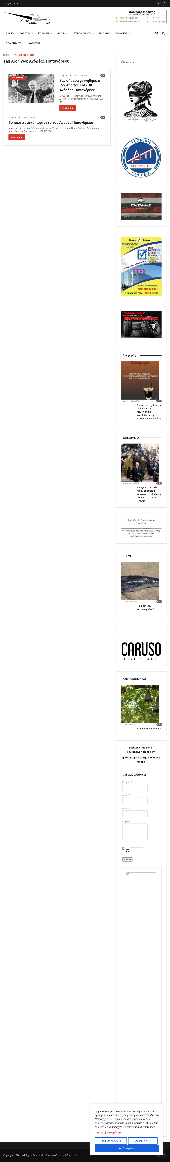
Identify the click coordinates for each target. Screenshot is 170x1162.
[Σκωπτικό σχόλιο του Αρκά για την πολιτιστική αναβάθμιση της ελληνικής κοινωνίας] (140, 380)
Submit (127, 859)
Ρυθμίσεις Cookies (111, 1140)
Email (124, 795)
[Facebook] (164, 3)
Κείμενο (126, 821)
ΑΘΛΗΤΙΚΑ (34, 43)
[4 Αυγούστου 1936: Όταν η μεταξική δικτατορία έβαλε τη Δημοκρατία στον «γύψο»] (140, 463)
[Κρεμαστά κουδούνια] (140, 704)
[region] (126, 1129)
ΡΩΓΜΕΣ (128, 556)
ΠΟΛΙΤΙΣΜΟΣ (13, 43)
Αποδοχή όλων (127, 1148)
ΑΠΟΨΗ (61, 33)
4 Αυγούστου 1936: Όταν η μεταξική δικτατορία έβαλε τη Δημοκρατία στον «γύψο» (149, 494)
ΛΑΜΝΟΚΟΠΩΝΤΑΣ (134, 678)
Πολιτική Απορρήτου (108, 1132)
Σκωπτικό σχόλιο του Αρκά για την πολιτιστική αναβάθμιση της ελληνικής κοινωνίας (149, 412)
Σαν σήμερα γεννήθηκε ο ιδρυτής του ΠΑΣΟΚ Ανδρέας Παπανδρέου (79, 85)
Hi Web (76, 1155)
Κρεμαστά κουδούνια (149, 728)
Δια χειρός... (130, 355)
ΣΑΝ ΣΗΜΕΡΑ (131, 437)
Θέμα (125, 808)
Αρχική (10, 33)
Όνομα (125, 782)
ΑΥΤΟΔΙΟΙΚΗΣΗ (82, 33)
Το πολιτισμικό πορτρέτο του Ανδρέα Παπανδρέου (50, 122)
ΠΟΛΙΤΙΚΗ (25, 33)
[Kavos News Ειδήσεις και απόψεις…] (28, 18)
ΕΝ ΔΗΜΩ (104, 33)
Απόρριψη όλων (143, 1140)
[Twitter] (158, 3)
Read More (67, 108)
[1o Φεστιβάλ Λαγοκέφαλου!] (140, 581)
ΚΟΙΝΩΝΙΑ (121, 33)
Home (6, 55)
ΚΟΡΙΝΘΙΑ (44, 33)
